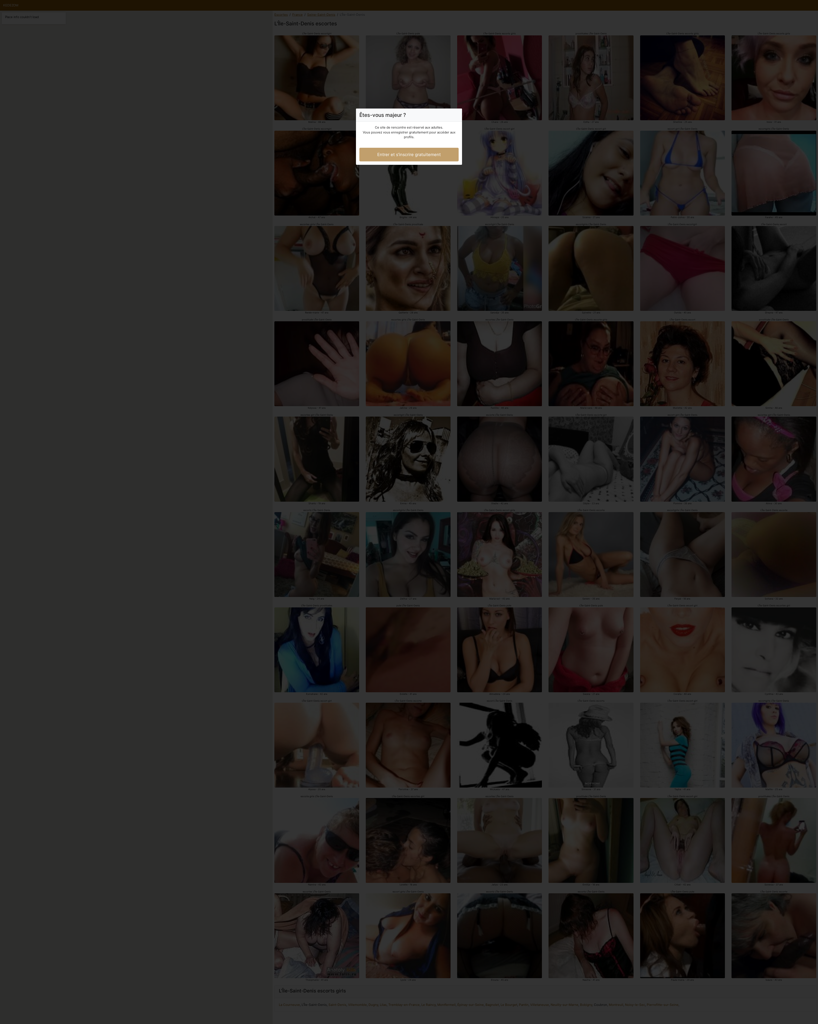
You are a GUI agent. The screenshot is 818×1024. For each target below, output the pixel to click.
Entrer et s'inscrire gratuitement (409, 154)
